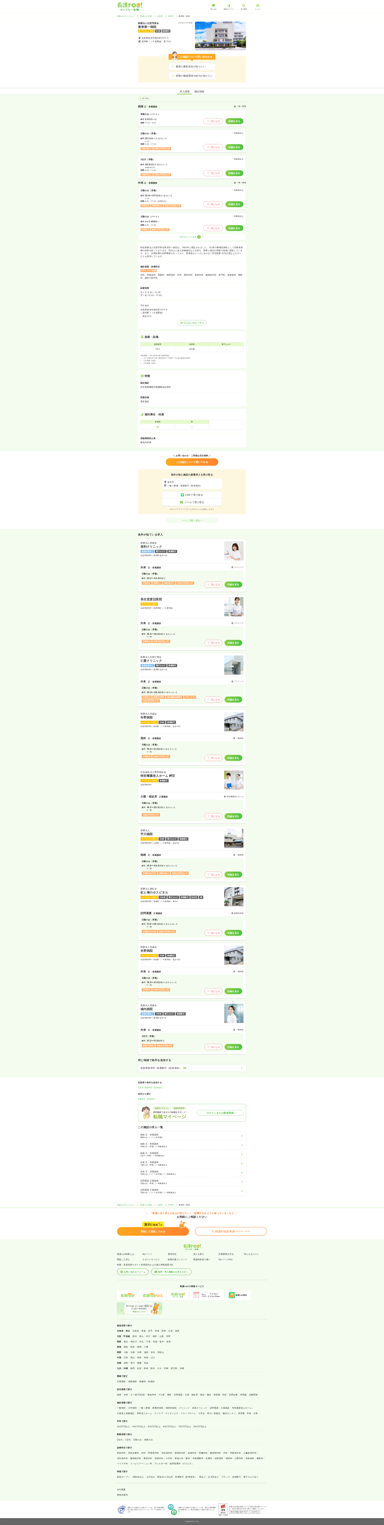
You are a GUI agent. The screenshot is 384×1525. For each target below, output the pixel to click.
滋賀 (146, 1352)
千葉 (148, 1341)
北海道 (135, 1330)
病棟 (119, 1394)
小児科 (169, 1458)
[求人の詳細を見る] (192, 565)
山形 (170, 1330)
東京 (126, 1341)
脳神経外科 (135, 1458)
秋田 (164, 1330)
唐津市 (171, 16)
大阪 (126, 1352)
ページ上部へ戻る (191, 520)
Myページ (147, 1254)
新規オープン (123, 1477)
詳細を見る (234, 121)
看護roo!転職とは (125, 1254)
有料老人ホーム (144, 1413)
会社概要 (121, 1489)
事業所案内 (122, 1495)
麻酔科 (260, 1458)
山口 (153, 1357)
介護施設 (225, 1408)
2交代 (120, 1439)
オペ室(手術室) (137, 1394)
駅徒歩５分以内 (165, 1477)
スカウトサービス (151, 1259)
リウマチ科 (122, 1463)
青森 (143, 1330)
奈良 (153, 1352)
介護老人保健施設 (125, 1413)
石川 (148, 1336)
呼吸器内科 (153, 1453)
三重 (146, 1347)
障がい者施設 (213, 1413)
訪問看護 (178, 1394)
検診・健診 (205, 1394)
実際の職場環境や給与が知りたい (194, 75)
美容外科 (121, 1453)
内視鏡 (243, 1394)
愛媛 (139, 1363)
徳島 (126, 1363)
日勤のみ (137, 1439)
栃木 (162, 1341)
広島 (126, 1357)
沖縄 (182, 1368)
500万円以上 (154, 1426)
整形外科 (148, 1458)
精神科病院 (171, 1408)
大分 (159, 1368)
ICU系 (162, 1394)
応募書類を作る (226, 1254)
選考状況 (172, 1254)
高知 (146, 1363)
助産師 (151, 1381)
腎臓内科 (203, 1453)
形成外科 (159, 1458)
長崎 (146, 1368)
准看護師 (132, 1381)
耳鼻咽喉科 (197, 1458)
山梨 (161, 1336)
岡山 (132, 1357)
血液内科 (192, 1453)
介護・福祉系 (191, 1394)
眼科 (188, 1458)
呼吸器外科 (235, 1453)
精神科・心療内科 (234, 1458)
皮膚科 (209, 1458)
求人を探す (198, 1254)
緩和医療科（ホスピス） (182, 1463)
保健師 (142, 1381)
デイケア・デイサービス (166, 1413)
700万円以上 (184, 1426)
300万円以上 (123, 1426)
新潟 (134, 1336)
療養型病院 (157, 1408)
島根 (146, 1357)
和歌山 (161, 1352)
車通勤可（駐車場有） (147, 1099)
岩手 (150, 1330)
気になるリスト (251, 1254)
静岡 (139, 1347)
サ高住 (201, 1413)
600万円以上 (169, 1426)
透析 (169, 1394)
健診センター (229, 1413)
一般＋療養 (144, 1408)
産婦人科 (179, 1458)
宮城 (157, 1330)
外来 (126, 1394)
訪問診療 (233, 1394)
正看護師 (121, 1381)
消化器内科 (166, 1453)
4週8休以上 (138, 1477)
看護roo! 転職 (146, 16)
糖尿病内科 (215, 1453)
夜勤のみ (148, 1439)
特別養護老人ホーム (242, 1408)
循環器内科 (180, 1453)
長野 (168, 1336)
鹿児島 (174, 1368)
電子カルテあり (250, 1477)
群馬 (168, 1341)
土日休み (150, 1477)
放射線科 (250, 1458)
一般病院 (121, 1408)
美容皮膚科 (133, 1453)
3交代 (128, 1439)
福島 (177, 1330)
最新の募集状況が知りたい (191, 66)
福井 (155, 1336)
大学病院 (132, 1408)
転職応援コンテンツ (177, 1259)
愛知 (126, 1347)
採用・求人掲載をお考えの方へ (173, 1272)
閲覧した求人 (123, 1259)
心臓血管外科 (249, 1453)
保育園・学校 (220, 1394)
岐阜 (132, 1347)
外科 (225, 1453)
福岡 (132, 1368)
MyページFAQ (225, 1259)
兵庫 (139, 1352)
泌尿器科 (219, 1458)
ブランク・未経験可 (231, 1477)
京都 (132, 1352)
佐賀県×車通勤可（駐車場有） (151, 1087)
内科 (143, 1453)
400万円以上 (138, 1426)
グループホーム (188, 1413)
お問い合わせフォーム (135, 1272)
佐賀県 (160, 16)
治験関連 (253, 1394)
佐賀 (139, 1368)
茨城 (155, 1341)
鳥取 (139, 1357)
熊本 (152, 1368)
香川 (132, 1363)
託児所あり (213, 1477)
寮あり (202, 1477)
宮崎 (166, 1368)
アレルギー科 (160, 1463)
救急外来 (152, 1394)
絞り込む (146, 98)
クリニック (184, 1408)
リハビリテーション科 (141, 1463)
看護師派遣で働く (202, 1259)
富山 (141, 1336)
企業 (256, 1413)
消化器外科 (122, 1458)
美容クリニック (199, 1408)
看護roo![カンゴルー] (126, 16)
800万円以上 (200, 1426)
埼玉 (141, 1341)
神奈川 (133, 1341)
